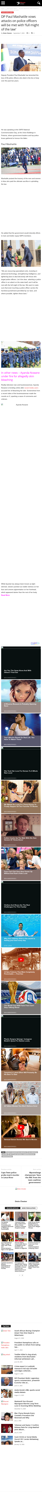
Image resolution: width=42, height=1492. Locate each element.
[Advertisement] (21, 106)
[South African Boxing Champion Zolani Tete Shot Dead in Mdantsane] (7, 1334)
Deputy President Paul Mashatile (16, 1152)
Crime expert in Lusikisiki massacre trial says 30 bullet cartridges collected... (25, 1368)
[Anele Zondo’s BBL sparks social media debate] (7, 1393)
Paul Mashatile (32, 1152)
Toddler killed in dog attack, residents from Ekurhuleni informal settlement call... (25, 1356)
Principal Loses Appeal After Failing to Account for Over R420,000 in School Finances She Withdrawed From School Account (21, 1267)
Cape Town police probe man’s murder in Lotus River (10, 1175)
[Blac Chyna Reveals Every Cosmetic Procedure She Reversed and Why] (7, 1416)
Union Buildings (7, 1156)
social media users (31, 388)
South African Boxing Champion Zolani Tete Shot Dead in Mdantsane (27, 1333)
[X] (22, 39)
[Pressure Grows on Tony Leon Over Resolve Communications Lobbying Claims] (34, 1236)
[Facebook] (17, 39)
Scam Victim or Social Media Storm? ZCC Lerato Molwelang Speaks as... (26, 1439)
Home (2, 8)
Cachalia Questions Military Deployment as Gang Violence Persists (7, 1265)
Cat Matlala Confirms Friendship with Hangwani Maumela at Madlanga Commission (7, 1225)
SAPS (10, 1154)
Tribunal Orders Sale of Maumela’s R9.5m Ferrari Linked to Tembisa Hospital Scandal (20, 1225)
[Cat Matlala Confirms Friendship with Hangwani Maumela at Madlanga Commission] (7, 1216)
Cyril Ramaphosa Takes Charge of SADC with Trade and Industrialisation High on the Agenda (7, 1246)
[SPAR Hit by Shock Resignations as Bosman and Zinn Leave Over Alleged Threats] (34, 1216)
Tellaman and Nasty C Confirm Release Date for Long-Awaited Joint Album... (26, 1427)
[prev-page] (19, 1275)
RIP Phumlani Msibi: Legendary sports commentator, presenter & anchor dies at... (27, 1380)
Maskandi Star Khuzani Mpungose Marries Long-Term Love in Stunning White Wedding (27, 1403)
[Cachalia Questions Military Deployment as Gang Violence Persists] (7, 1257)
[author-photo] (21, 1193)
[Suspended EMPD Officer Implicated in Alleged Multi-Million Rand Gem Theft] (34, 1257)
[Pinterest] (28, 39)
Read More (5, 595)
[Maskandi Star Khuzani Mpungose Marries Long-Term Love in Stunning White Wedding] (7, 1404)
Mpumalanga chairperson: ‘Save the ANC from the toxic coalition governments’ (33, 1177)
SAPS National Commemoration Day (24, 1154)
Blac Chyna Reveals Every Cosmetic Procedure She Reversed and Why (24, 1415)
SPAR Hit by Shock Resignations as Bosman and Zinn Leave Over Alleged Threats (34, 1225)
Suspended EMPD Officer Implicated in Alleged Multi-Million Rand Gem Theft (33, 1265)
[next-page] (22, 1275)
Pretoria (4, 1154)
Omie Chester (7, 33)
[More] (33, 39)
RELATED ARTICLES (12, 1208)
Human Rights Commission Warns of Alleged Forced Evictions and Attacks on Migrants (21, 1245)
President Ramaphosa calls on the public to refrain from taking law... (27, 1344)
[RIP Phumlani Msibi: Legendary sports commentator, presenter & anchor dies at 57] (7, 1381)
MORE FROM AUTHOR (28, 1208)
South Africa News (12, 8)
